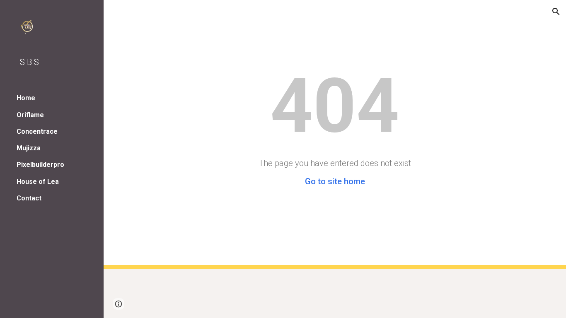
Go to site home (335, 181)
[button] (556, 12)
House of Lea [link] (38, 182)
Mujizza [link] (29, 148)
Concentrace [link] (37, 131)
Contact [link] (29, 198)
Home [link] (26, 98)
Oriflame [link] (30, 115)
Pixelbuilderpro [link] (40, 165)
